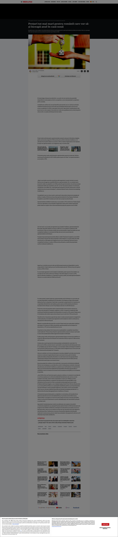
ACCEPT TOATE (105, 524)
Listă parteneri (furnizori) (56, 526)
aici (21, 530)
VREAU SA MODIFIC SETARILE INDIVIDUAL (105, 528)
